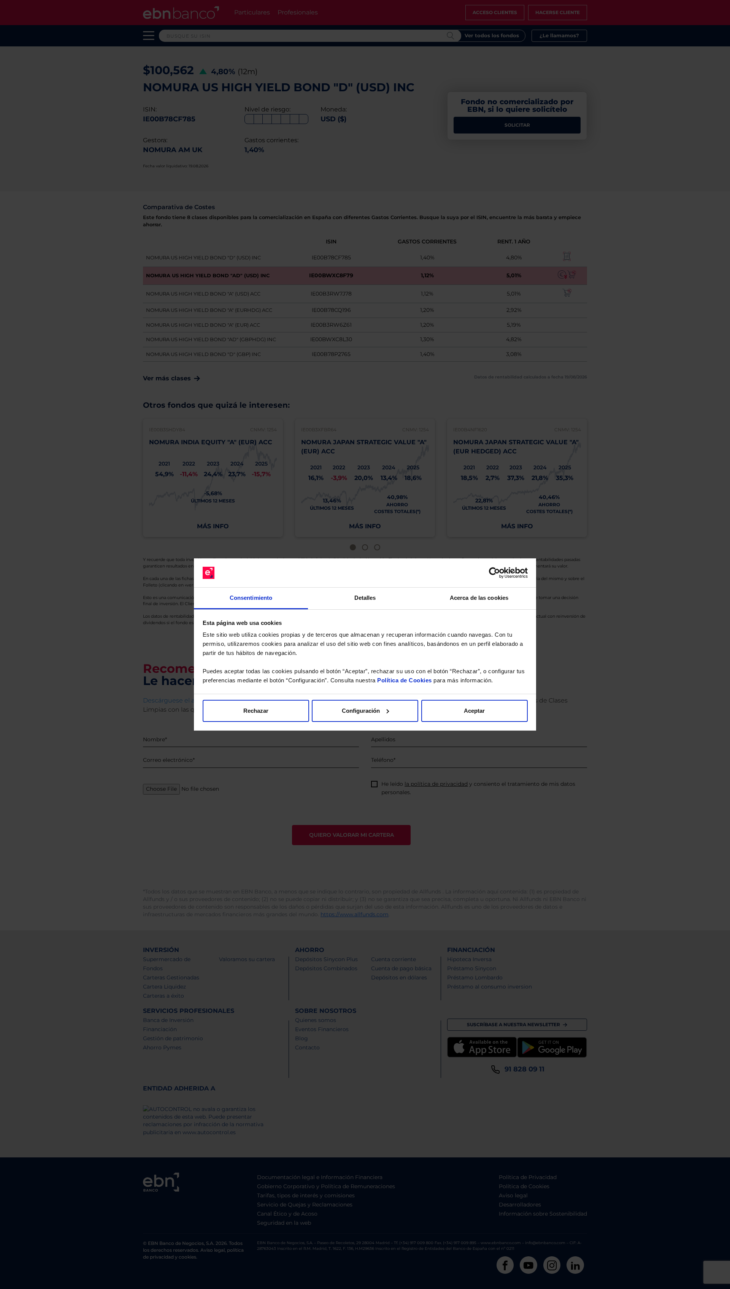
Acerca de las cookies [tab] (479, 597)
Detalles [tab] (365, 597)
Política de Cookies (404, 680)
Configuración (361, 710)
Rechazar (255, 710)
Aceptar (474, 710)
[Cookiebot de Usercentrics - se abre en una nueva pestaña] (494, 573)
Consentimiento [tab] (251, 597)
